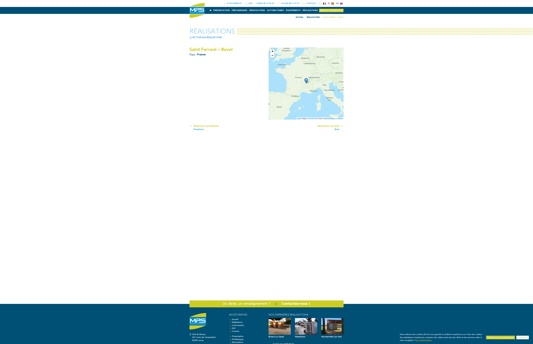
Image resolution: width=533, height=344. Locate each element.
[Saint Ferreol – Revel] (306, 81)
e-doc (234, 3)
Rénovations (257, 10)
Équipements (293, 10)
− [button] (272, 55)
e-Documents (238, 325)
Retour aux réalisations (207, 37)
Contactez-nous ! (295, 304)
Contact (235, 331)
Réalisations (310, 10)
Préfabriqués (239, 10)
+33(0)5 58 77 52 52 (265, 3)
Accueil (235, 319)
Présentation (221, 10)
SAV (250, 3)
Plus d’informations (423, 340)
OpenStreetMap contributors (333, 118)
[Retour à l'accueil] (207, 322)
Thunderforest (313, 118)
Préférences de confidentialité (500, 337)
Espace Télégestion (331, 10)
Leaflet (299, 118)
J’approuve (522, 337)
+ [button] (272, 51)
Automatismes (275, 10)
